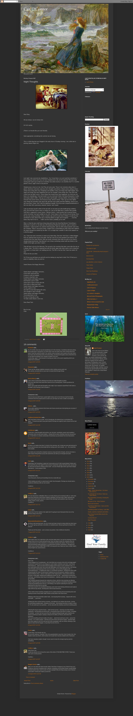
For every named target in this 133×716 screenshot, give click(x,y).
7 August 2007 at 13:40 (34, 532)
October (90, 483)
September (91, 486)
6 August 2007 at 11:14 (34, 438)
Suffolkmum (31, 430)
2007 (88, 477)
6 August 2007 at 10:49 (34, 425)
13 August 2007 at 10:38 (34, 674)
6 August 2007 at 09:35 (34, 389)
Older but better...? (92, 299)
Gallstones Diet (104, 556)
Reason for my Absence (92, 245)
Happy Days (89, 268)
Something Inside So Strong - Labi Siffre (98, 509)
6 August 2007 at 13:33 (34, 488)
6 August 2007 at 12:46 (34, 456)
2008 (88, 475)
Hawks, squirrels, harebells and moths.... (98, 512)
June (89, 525)
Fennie (30, 630)
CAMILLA (30, 493)
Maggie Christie (32, 664)
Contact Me (103, 558)
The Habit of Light (91, 248)
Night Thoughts (92, 520)
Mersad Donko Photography (95, 296)
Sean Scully (89, 265)
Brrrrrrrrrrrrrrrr (89, 256)
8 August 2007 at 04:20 (34, 625)
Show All (107, 309)
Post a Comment (30, 677)
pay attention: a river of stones (94, 262)
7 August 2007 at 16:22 (34, 553)
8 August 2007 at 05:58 (34, 643)
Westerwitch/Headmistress (35, 521)
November (91, 481)
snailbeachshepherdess (34, 417)
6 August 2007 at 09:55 (34, 412)
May (89, 527)
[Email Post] (44, 339)
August (90, 488)
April (89, 530)
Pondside (30, 347)
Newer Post (27, 680)
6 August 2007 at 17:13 (34, 504)
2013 (88, 463)
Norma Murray (32, 378)
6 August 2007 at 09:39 (34, 401)
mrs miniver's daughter (93, 293)
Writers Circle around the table (95, 302)
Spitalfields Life (91, 282)
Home (51, 680)
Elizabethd (31, 367)
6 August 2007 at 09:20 (34, 373)
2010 (88, 470)
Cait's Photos (89, 82)
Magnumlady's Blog (92, 304)
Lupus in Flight (91, 290)
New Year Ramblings (92, 271)
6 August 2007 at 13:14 (34, 470)
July (89, 523)
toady (29, 510)
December (91, 479)
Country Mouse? (92, 518)
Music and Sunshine (93, 503)
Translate (98, 92)
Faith (29, 461)
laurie (29, 443)
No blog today (90, 259)
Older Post (76, 680)
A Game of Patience (91, 274)
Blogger (74, 693)
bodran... (30, 406)
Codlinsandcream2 (92, 285)
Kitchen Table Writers (93, 307)
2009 (88, 472)
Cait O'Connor (36, 8)
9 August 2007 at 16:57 (34, 659)
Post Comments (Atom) (37, 683)
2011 (88, 468)
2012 (88, 466)
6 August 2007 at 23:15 (34, 516)
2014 (88, 461)
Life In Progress (91, 287)
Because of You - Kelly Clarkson (96, 501)
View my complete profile (91, 374)
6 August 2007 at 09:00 (34, 362)
